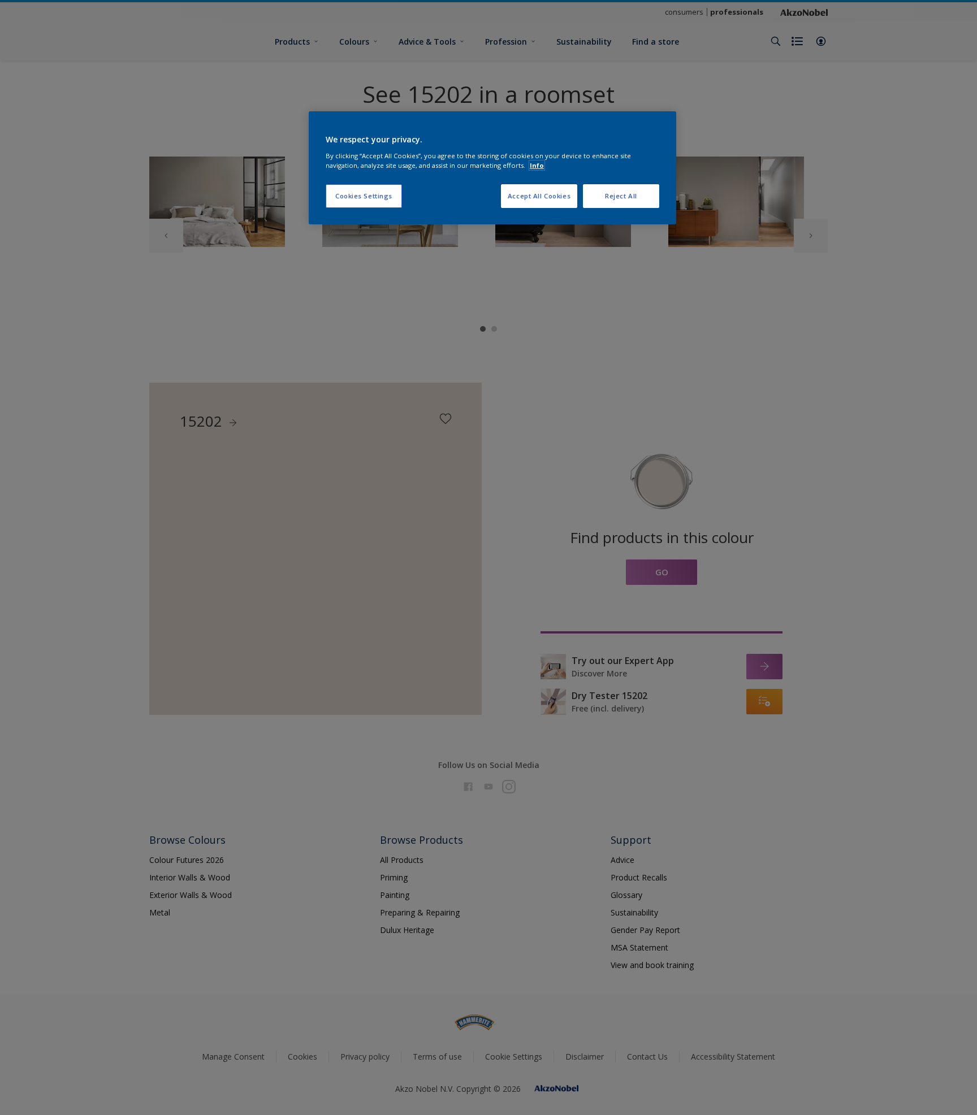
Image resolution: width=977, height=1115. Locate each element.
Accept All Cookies (539, 196)
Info (537, 165)
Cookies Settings (363, 196)
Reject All (621, 196)
